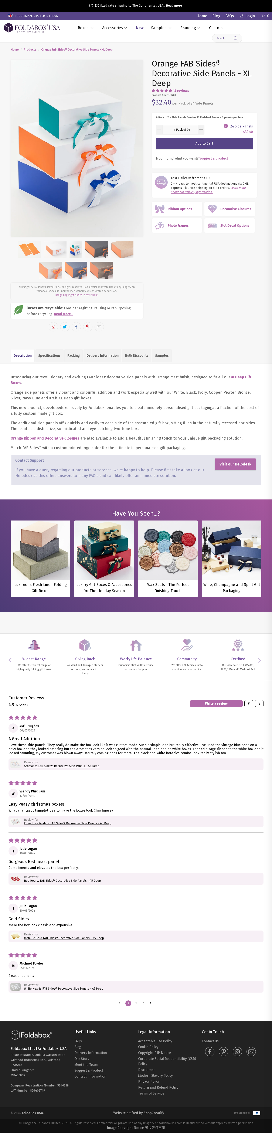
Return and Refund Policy (158, 1087)
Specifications (49, 356)
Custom (216, 27)
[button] (162, 91)
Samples (158, 27)
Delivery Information (102, 356)
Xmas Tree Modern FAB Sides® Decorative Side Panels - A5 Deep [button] (67, 823)
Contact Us (210, 1041)
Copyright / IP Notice (154, 1053)
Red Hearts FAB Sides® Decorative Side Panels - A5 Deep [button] (62, 881)
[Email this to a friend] (99, 326)
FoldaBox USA (32, 1113)
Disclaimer (146, 1070)
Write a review (216, 704)
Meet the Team (86, 1065)
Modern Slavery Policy (155, 1076)
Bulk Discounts (136, 356)
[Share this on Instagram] (53, 326)
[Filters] (248, 703)
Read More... (63, 314)
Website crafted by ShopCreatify (138, 1113)
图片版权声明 (90, 295)
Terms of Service (151, 1093)
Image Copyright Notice (68, 295)
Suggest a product (213, 158)
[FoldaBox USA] (32, 27)
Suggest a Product (88, 1070)
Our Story (81, 1059)
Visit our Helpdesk (235, 464)
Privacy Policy (149, 1081)
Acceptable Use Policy (155, 1041)
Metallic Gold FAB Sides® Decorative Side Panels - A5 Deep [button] (64, 938)
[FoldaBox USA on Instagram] (237, 1052)
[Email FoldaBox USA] (251, 1052)
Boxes (83, 27)
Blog (216, 16)
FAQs (229, 16)
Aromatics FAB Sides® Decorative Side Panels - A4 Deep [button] (61, 766)
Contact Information (90, 1076)
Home (202, 16)
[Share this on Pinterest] (87, 326)
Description (23, 356)
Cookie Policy (148, 1047)
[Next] (136, 148)
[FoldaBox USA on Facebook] (209, 1052)
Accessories (112, 27)
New (139, 27)
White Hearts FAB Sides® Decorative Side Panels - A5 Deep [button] (63, 988)
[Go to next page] (151, 1003)
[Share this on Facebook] (76, 326)
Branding (188, 27)
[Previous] (17, 148)
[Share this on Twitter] (64, 326)
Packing (73, 356)
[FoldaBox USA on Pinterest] (223, 1052)
